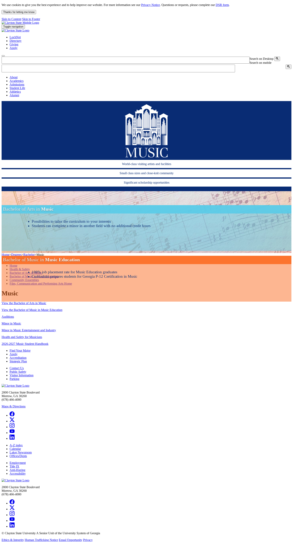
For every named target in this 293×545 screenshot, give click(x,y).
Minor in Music (11, 323)
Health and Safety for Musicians (22, 337)
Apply (14, 354)
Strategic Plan (18, 361)
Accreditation (18, 357)
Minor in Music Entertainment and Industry (29, 330)
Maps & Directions (14, 406)
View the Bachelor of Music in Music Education (32, 310)
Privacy (88, 540)
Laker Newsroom (21, 452)
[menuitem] (150, 77)
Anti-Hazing (17, 470)
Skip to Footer (31, 19)
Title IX (14, 466)
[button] (14, 77)
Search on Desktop (261, 58)
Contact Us (17, 368)
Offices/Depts (18, 456)
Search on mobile (260, 62)
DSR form (222, 5)
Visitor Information (21, 375)
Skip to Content (11, 19)
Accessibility (18, 473)
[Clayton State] (20, 22)
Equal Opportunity (70, 540)
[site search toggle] (3, 55)
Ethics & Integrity (13, 540)
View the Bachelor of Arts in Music (24, 303)
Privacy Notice (150, 5)
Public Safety (18, 371)
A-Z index (16, 445)
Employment (18, 462)
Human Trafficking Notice (41, 540)
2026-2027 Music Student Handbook (25, 343)
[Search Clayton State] (277, 59)
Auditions (8, 316)
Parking (14, 379)
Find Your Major (20, 350)
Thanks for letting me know (18, 12)
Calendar (15, 449)
